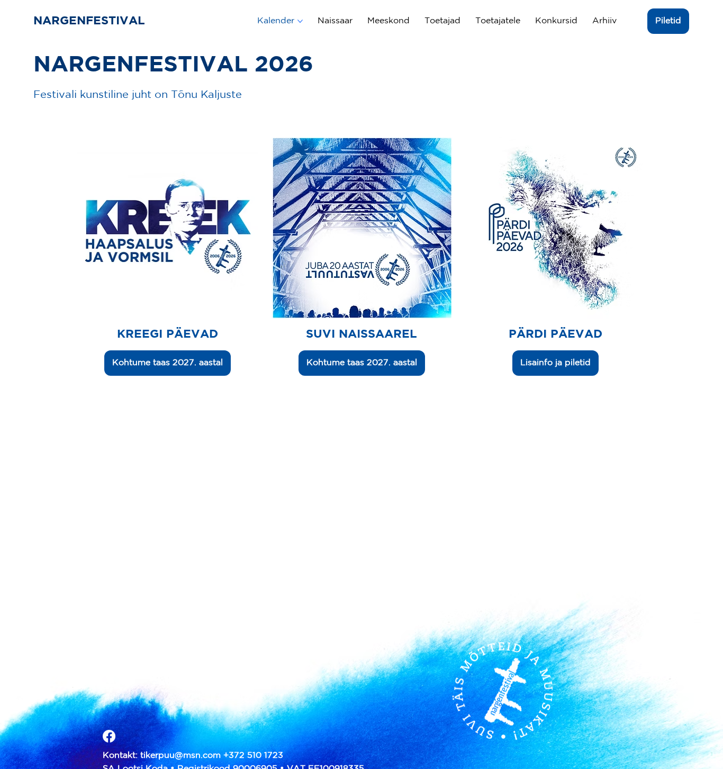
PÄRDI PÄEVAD (555, 334)
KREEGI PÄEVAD (167, 334)
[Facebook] (109, 736)
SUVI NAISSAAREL (361, 334)
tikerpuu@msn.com (180, 755)
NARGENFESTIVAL (91, 21)
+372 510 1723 (253, 755)
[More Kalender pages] (300, 21)
